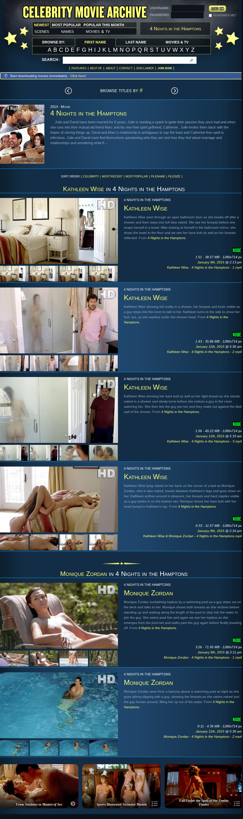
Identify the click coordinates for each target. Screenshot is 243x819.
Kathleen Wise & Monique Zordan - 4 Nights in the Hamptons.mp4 (192, 536)
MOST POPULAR (137, 176)
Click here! (78, 76)
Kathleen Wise (83, 189)
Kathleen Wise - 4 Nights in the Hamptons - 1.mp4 (204, 267)
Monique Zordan (83, 573)
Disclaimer (145, 68)
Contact (126, 68)
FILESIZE (174, 176)
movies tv (98, 31)
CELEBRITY (91, 176)
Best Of (96, 68)
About (110, 68)
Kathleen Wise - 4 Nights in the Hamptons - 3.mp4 (204, 441)
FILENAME (158, 176)
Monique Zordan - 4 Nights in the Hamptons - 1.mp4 (203, 657)
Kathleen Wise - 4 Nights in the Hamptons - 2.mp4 (204, 352)
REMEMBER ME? (224, 15)
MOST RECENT (112, 176)
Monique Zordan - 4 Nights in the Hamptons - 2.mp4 (203, 736)
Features (78, 68)
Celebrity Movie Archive (84, 12)
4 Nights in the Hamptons (166, 238)
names (67, 31)
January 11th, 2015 (210, 346)
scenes (41, 31)
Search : (51, 60)
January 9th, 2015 (211, 262)
